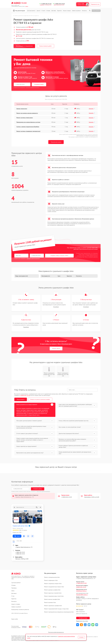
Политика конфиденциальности (56, 632)
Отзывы (48, 10)
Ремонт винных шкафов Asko (52, 599)
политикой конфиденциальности (33, 258)
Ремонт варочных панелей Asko (52, 593)
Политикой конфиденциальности (43, 491)
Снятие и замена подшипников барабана (27, 126)
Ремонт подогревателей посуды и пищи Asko (56, 609)
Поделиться (77, 624)
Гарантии (59, 10)
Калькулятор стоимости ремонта (20, 609)
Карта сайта (14, 619)
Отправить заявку (39, 84)
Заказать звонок (56, 348)
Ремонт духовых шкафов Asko (52, 590)
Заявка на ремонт (76, 10)
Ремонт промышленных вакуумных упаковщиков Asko (59, 612)
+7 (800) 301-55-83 (46, 3)
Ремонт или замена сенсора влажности (27, 113)
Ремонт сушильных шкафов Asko (53, 605)
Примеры (14, 588)
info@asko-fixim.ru (81, 591)
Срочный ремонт (31, 10)
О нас (43, 10)
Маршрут (18, 536)
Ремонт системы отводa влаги (24, 117)
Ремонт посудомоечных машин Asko (54, 586)
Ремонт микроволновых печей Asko (54, 596)
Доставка (54, 10)
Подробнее (56, 307)
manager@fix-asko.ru (82, 594)
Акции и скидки (67, 10)
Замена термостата (21, 108)
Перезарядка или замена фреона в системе (28, 122)
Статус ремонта (96, 10)
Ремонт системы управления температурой (28, 131)
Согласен (81, 637)
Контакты (84, 10)
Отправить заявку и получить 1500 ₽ (59, 255)
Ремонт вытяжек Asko (50, 602)
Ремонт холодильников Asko (52, 577)
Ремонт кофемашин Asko (51, 580)
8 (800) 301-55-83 (81, 587)
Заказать (91, 108)
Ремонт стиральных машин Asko (53, 583)
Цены (38, 10)
